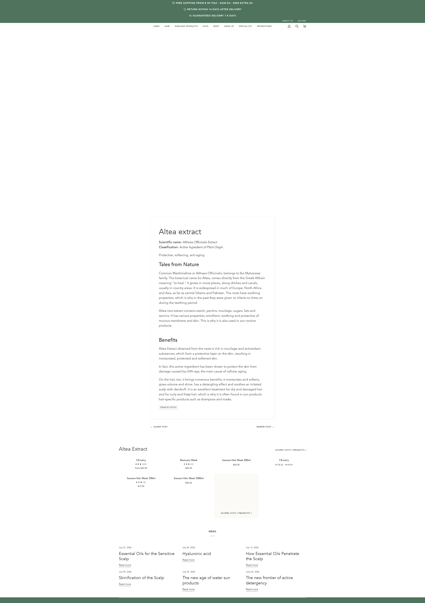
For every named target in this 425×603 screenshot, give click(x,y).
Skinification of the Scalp (141, 578)
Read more (125, 565)
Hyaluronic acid (196, 553)
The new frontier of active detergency (269, 580)
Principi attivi (168, 407)
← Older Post (159, 426)
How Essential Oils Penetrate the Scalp (272, 556)
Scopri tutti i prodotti (289, 450)
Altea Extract (133, 449)
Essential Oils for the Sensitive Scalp (146, 556)
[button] (156, 26)
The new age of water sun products (206, 580)
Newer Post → (265, 426)
